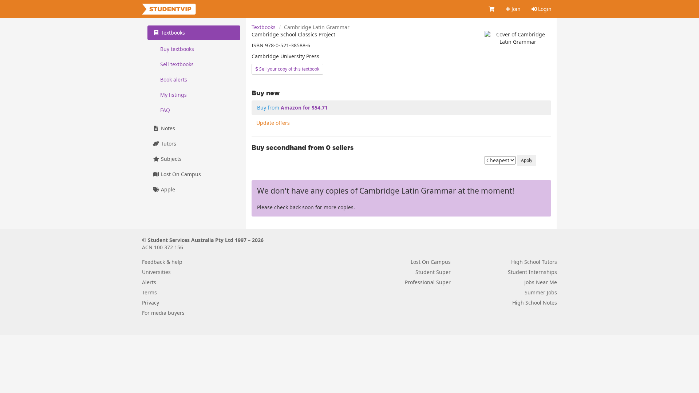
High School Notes (534, 302)
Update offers (273, 122)
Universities (156, 272)
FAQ (165, 110)
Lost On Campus (180, 174)
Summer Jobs (541, 292)
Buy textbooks (177, 48)
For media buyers (163, 312)
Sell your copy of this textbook (288, 69)
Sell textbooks (177, 64)
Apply (526, 160)
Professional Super (428, 282)
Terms (149, 292)
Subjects (170, 158)
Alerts (149, 282)
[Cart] (492, 9)
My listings (173, 94)
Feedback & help (162, 261)
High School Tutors (534, 261)
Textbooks (264, 27)
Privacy (150, 302)
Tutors (167, 143)
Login (544, 8)
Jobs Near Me (540, 282)
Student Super (433, 272)
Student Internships (532, 272)
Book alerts (173, 79)
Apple (167, 189)
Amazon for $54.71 (304, 107)
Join (515, 8)
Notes (167, 128)
